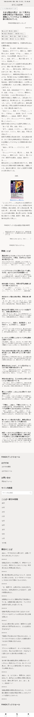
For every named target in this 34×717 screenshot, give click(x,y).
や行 (3, 534)
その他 (4, 543)
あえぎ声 (5, 31)
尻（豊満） (6, 39)
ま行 (3, 529)
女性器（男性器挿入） (8, 33)
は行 (3, 525)
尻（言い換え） (24, 36)
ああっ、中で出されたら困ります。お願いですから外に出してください (16, 554)
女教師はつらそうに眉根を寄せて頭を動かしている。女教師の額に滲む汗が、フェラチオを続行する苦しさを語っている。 (16, 602)
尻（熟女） (14, 36)
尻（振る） (6, 36)
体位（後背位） (14, 31)
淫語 (23, 39)
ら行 (3, 538)
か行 (3, 507)
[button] (30, 493)
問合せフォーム (7, 481)
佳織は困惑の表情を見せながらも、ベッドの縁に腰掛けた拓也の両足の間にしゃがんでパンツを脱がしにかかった (16, 692)
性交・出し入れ (15, 39)
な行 (3, 521)
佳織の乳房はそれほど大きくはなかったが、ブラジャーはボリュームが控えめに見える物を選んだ (16, 614)
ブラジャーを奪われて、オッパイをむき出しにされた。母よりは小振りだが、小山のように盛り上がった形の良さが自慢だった (16, 651)
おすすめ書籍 (6, 466)
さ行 (3, 512)
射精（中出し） (21, 33)
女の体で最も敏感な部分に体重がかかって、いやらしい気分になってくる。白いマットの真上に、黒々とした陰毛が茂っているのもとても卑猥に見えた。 (16, 664)
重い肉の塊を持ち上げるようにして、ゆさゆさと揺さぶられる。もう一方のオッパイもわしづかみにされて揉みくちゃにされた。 (16, 577)
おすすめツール (7, 471)
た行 (3, 516)
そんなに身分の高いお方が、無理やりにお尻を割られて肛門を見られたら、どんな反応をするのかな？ (16, 626)
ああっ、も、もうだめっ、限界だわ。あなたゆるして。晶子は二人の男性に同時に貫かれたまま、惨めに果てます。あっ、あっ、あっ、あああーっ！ (16, 679)
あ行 (3, 503)
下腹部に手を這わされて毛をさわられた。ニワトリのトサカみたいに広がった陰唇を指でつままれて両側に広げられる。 (16, 638)
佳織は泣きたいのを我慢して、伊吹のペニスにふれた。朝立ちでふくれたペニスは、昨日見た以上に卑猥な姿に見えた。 (16, 565)
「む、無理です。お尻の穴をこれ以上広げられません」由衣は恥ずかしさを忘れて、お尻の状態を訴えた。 (16, 589)
